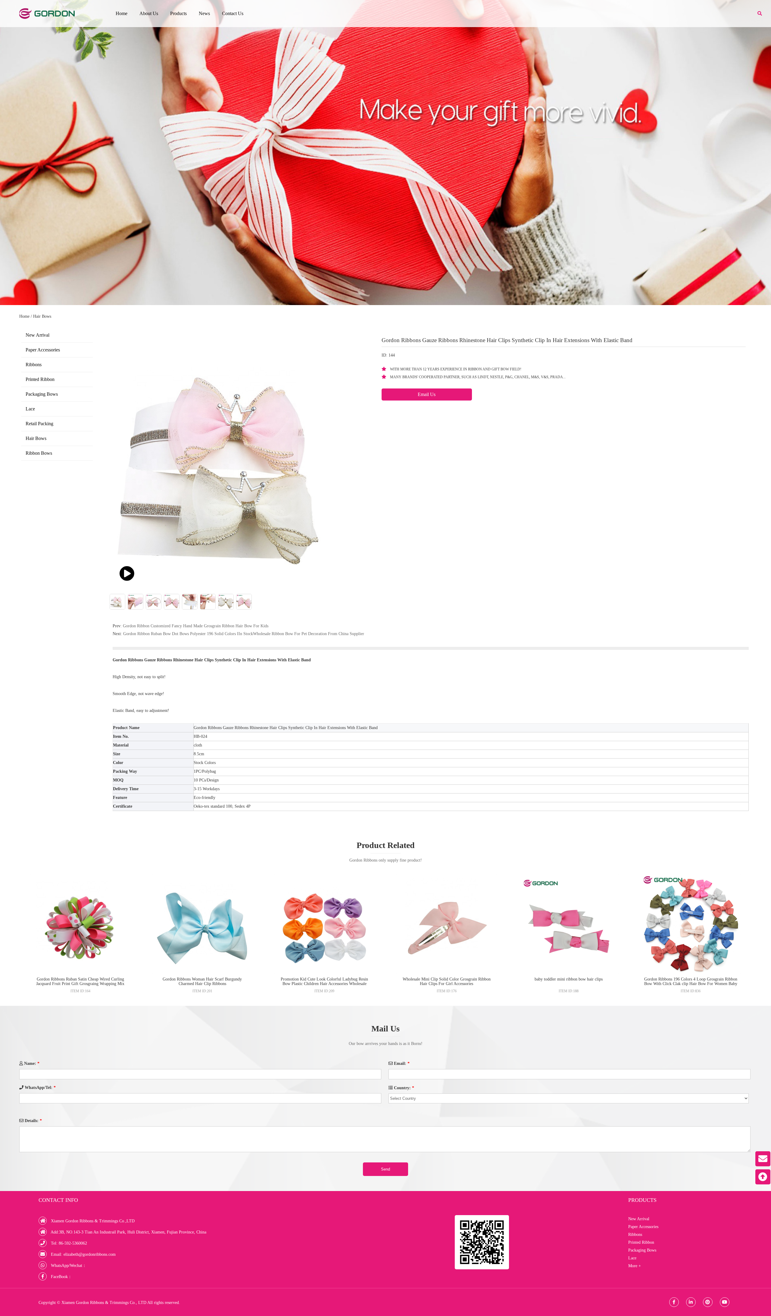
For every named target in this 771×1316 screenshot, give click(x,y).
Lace (30, 408)
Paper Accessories (43, 349)
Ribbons (34, 364)
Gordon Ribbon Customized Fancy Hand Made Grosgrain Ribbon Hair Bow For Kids (195, 626)
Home (121, 13)
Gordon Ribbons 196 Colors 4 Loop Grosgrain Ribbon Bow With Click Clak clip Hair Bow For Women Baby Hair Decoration (690, 983)
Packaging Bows (42, 394)
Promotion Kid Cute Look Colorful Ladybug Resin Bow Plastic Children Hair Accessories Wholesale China (324, 983)
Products (178, 13)
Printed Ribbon (40, 379)
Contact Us (232, 13)
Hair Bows (42, 316)
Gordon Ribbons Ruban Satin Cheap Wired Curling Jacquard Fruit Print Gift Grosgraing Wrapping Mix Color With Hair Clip (80, 983)
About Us (148, 13)
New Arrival (37, 335)
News (204, 13)
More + (634, 1266)
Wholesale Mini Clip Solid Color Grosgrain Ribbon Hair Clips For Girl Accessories (447, 981)
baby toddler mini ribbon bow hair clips (569, 979)
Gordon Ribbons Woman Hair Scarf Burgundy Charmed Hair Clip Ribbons (202, 981)
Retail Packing (39, 423)
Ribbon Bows (39, 453)
